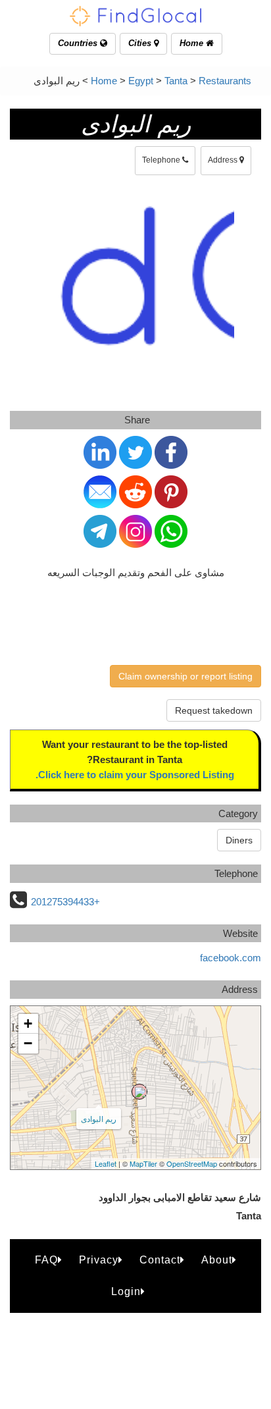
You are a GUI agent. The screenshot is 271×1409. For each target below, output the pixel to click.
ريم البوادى (98, 1118)
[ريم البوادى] (139, 1092)
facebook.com (230, 957)
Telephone (162, 160)
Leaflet (105, 1163)
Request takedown (214, 710)
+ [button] (28, 1023)
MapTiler (143, 1163)
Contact (159, 1259)
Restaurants (225, 80)
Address (223, 160)
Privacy (98, 1259)
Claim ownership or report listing (185, 676)
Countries (79, 43)
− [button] (28, 1043)
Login (126, 1291)
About (216, 1259)
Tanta (175, 80)
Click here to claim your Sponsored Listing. (135, 774)
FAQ (46, 1259)
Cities (141, 43)
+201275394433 (65, 901)
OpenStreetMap (191, 1163)
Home (193, 43)
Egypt (140, 80)
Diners (239, 840)
